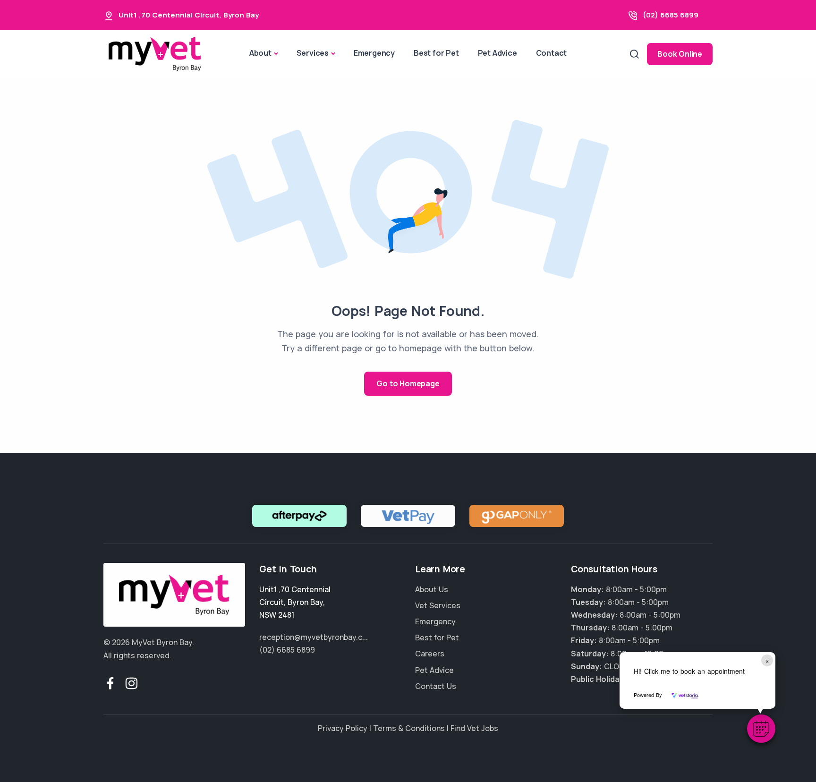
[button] (761, 728)
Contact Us (435, 686)
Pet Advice (497, 53)
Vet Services (437, 605)
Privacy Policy (342, 728)
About (260, 53)
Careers (429, 653)
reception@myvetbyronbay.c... (313, 637)
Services (313, 53)
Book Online (679, 54)
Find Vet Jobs (474, 728)
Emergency (374, 53)
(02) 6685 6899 (670, 15)
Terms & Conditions (409, 728)
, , (295, 602)
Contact (551, 53)
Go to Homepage (407, 383)
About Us (431, 589)
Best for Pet (436, 53)
